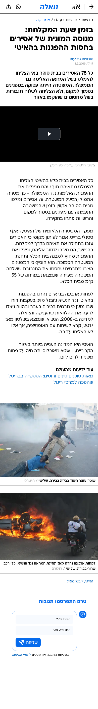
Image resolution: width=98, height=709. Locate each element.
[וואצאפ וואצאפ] (18, 6)
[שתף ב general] (8, 7)
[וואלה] (49, 6)
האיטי (89, 581)
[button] (76, 7)
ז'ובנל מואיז (75, 581)
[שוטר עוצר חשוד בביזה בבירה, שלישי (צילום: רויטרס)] (49, 444)
